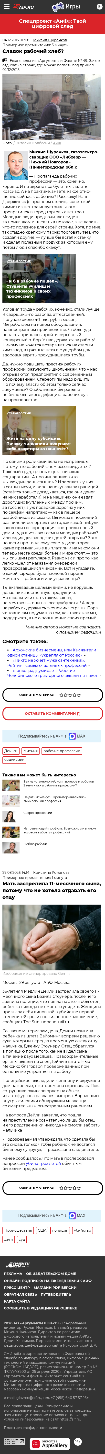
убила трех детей (43, 1163)
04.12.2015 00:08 (15, 40)
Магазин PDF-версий (55, 1287)
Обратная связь (20, 1294)
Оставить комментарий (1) (53, 713)
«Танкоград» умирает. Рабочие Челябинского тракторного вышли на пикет (52, 673)
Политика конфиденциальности (33, 1428)
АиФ (57, 143)
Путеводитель (56, 1294)
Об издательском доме (51, 1274)
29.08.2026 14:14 (15, 872)
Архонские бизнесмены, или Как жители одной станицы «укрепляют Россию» (51, 653)
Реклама (13, 1274)
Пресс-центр (17, 1287)
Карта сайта (17, 1301)
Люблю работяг (35, 844)
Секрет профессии (37, 813)
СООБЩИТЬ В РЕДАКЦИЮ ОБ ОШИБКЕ (40, 1308)
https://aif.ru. (70, 1419)
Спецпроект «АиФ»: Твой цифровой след (52, 23)
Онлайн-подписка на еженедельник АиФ (48, 1281)
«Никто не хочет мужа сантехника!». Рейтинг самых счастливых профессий (47, 663)
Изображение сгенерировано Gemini (36, 973)
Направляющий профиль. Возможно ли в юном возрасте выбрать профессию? (59, 830)
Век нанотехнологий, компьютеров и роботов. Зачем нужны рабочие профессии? (58, 783)
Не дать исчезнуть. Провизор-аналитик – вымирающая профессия (54, 799)
